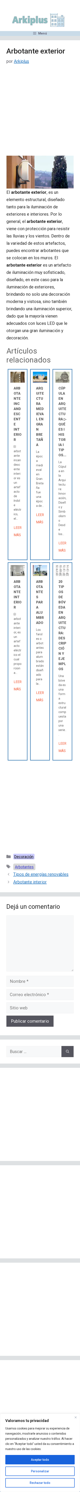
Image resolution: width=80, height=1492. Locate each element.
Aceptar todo (40, 1459)
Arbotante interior (30, 882)
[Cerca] (75, 1417)
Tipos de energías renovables (40, 874)
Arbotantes (24, 867)
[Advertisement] (40, 114)
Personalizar (40, 1471)
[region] (40, 1453)
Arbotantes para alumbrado (40, 602)
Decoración (23, 856)
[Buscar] (67, 1051)
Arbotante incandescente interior (18, 414)
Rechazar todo (40, 1483)
